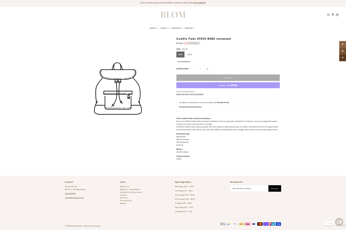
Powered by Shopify (92, 226)
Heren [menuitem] (163, 28)
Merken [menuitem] (188, 28)
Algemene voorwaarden (130, 189)
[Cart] (337, 14)
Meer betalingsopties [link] (185, 91)
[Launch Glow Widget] (339, 222)
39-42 (180, 54)
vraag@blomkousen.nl (74, 198)
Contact (123, 195)
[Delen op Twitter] (342, 51)
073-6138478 (199, 2)
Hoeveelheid (182, 69)
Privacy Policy (126, 201)
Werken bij (124, 186)
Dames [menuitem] (153, 28)
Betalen (123, 203)
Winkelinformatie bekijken (190, 107)
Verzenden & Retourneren (131, 192)
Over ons (123, 198)
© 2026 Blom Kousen (74, 226)
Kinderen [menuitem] (175, 28)
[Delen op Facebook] (342, 44)
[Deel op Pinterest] (342, 57)
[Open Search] (328, 14)
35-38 (189, 54)
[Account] (333, 14)
